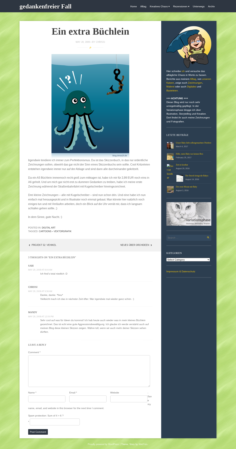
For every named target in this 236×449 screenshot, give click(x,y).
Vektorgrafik (63, 231)
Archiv (211, 6)
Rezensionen (180, 6)
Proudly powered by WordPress (103, 444)
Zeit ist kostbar (182, 165)
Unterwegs (199, 6)
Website (114, 392)
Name (32, 392)
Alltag (143, 6)
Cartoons (45, 231)
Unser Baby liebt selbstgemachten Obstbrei (193, 143)
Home (133, 6)
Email (73, 392)
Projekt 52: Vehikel (43, 245)
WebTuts (143, 444)
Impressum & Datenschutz (180, 271)
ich (183, 71)
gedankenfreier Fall (46, 6)
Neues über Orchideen (135, 245)
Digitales (191, 86)
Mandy (32, 312)
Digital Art (48, 227)
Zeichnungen (195, 82)
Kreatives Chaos (159, 6)
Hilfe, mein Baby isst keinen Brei (189, 154)
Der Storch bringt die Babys (196, 175)
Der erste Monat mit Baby (186, 187)
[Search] (206, 237)
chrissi (100, 42)
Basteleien (172, 90)
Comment (34, 352)
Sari (31, 265)
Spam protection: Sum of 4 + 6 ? (46, 415)
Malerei (170, 86)
